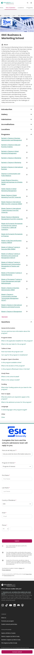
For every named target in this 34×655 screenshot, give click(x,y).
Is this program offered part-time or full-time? (15, 369)
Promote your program (7, 621)
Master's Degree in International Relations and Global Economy (11, 306)
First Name (6, 475)
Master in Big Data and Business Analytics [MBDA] (11, 241)
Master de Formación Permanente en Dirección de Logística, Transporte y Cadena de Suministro (11, 226)
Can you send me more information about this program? (15, 332)
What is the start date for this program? (13, 344)
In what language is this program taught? (14, 410)
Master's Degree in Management (11, 311)
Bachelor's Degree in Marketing (11, 158)
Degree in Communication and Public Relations (10, 175)
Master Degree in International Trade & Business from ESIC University (11, 210)
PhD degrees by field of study (9, 643)
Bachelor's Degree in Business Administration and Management (11, 139)
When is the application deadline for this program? (17, 341)
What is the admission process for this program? (16, 402)
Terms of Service (8, 575)
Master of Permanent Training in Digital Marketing (11, 274)
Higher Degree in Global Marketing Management (9, 190)
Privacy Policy (29, 574)
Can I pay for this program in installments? (14, 355)
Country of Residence (9, 500)
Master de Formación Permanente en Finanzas (11, 235)
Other (3, 417)
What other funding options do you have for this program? (16, 388)
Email (4, 513)
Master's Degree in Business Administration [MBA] (10, 289)
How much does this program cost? (12, 352)
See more (5, 317)
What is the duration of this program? (13, 366)
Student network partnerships (9, 624)
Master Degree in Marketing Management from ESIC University (12, 218)
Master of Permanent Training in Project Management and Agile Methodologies (11, 281)
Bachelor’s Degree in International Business (12, 168)
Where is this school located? (10, 376)
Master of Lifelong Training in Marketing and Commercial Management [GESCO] (10, 256)
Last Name (6, 488)
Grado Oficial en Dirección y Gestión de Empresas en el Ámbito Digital (11, 182)
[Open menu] (31, 2)
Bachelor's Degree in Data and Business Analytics (10, 146)
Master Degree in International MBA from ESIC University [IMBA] (11, 203)
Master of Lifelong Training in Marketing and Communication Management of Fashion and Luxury (11, 265)
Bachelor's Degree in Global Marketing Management (10, 152)
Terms (20, 568)
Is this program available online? (11, 362)
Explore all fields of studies (8, 633)
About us (3, 617)
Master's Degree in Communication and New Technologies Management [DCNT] (9, 297)
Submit (17, 541)
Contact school (17, 652)
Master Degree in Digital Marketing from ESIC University (11, 196)
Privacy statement (6, 570)
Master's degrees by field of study (10, 636)
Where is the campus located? (10, 380)
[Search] (27, 2)
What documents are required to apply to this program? (15, 398)
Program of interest (8, 463)
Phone (4, 525)
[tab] (11, 8)
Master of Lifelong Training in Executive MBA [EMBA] (10, 248)
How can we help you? (9, 450)
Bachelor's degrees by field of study (10, 639)
